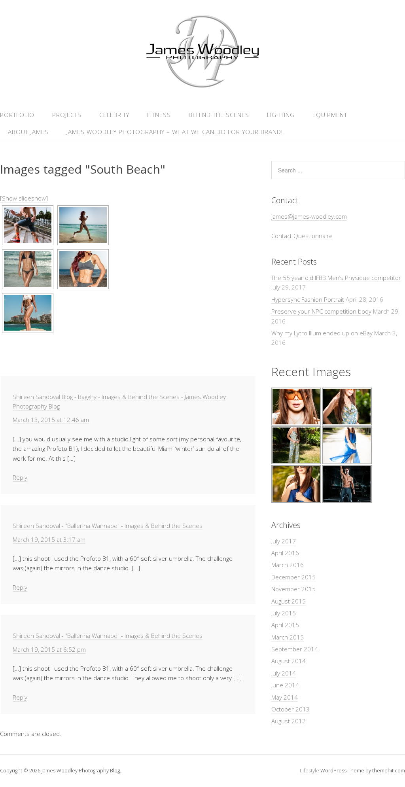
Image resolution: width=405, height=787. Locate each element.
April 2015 (285, 625)
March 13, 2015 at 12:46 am (51, 420)
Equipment (329, 115)
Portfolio (17, 115)
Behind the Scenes (219, 115)
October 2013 (290, 709)
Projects (66, 115)
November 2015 (293, 589)
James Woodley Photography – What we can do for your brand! (174, 132)
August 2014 (288, 661)
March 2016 (287, 565)
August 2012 (288, 721)
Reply (20, 477)
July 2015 (283, 613)
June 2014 (285, 685)
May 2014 (284, 697)
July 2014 (283, 673)
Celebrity (114, 115)
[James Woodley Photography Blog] (202, 86)
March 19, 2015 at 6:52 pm (49, 649)
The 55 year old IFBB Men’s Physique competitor (336, 278)
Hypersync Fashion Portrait (307, 299)
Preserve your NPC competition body (321, 311)
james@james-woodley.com (309, 216)
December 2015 (293, 577)
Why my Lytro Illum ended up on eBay (322, 333)
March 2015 (287, 637)
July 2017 (283, 541)
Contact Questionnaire (302, 236)
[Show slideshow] (24, 198)
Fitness (159, 115)
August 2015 (288, 601)
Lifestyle (309, 770)
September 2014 (294, 649)
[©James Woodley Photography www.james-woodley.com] (27, 225)
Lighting (281, 115)
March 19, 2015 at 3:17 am (49, 539)
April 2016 (285, 553)
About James (28, 132)
